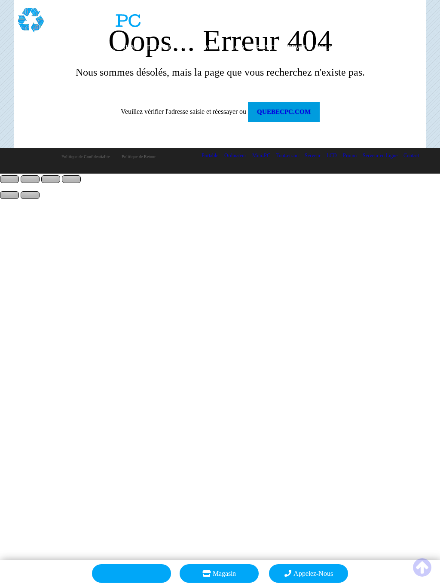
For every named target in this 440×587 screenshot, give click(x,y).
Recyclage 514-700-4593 (382, 18)
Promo (264, 47)
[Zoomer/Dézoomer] (9, 179)
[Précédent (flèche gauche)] (9, 195)
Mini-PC (125, 47)
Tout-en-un (165, 47)
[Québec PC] (79, 17)
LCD (237, 47)
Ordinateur (83, 47)
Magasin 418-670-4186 (385, 10)
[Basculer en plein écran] (30, 179)
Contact (368, 47)
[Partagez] (50, 179)
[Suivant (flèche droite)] (30, 195)
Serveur (208, 47)
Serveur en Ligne (314, 47)
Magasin (224, 573)
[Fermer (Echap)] (71, 179)
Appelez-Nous (313, 573)
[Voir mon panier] (131, 573)
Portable (38, 47)
